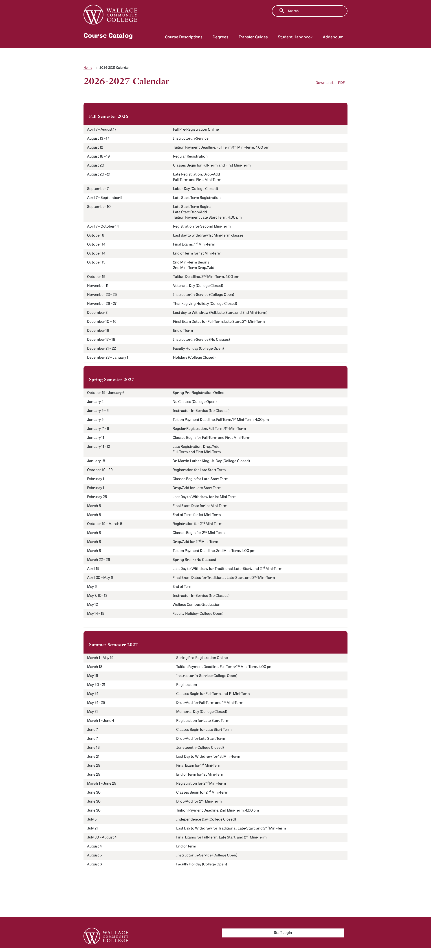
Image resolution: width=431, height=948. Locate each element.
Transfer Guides (253, 37)
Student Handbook (295, 37)
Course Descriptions (183, 37)
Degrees (220, 37)
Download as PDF (330, 83)
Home (88, 68)
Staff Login (283, 933)
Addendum (333, 37)
